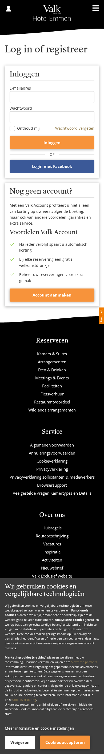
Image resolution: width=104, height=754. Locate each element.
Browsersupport (52, 485)
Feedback (101, 315)
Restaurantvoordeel (52, 402)
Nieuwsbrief (52, 568)
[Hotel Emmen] (52, 13)
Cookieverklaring (24, 700)
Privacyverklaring (52, 469)
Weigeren (20, 742)
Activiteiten (52, 560)
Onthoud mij (28, 128)
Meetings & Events (52, 377)
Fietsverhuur (52, 394)
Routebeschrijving (52, 535)
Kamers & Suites (52, 353)
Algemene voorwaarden (52, 445)
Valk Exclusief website (52, 576)
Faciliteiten (52, 385)
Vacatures (52, 544)
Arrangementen (52, 361)
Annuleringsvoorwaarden (52, 453)
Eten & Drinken (52, 369)
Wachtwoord (21, 108)
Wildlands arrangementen (52, 410)
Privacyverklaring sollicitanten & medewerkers (52, 477)
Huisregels (52, 527)
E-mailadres (20, 88)
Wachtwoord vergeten (74, 128)
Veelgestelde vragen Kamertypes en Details (52, 493)
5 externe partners (84, 662)
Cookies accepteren (65, 742)
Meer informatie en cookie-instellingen (39, 728)
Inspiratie (52, 552)
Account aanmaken (52, 295)
